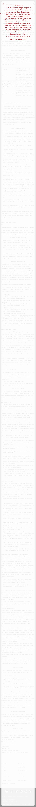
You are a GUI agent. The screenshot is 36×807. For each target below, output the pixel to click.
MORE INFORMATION (18, 39)
